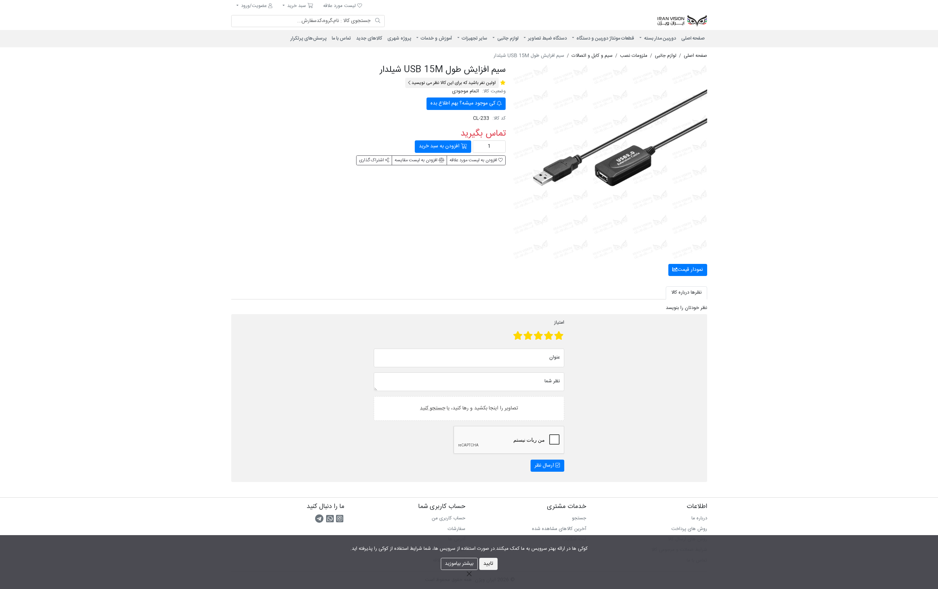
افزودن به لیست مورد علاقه (474, 160)
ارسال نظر (545, 465)
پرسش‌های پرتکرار (308, 38)
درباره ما (699, 518)
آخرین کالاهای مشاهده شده (559, 529)
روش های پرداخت (689, 529)
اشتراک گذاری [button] (372, 160)
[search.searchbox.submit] (378, 21)
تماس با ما (341, 38)
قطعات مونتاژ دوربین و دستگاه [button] (604, 38)
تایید (488, 563)
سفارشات (456, 529)
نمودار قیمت (690, 269)
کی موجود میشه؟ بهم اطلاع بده (464, 103)
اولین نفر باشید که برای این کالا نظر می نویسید (453, 82)
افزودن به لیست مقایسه (417, 160)
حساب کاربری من (448, 518)
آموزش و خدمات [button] (436, 38)
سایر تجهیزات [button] (474, 38)
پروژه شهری (399, 38)
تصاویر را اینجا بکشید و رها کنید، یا (469, 408)
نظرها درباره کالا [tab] (686, 292)
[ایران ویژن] (615, 21)
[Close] (469, 573)
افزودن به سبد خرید (440, 146)
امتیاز (559, 323)
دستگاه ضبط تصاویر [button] (547, 38)
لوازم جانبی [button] (507, 38)
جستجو (579, 518)
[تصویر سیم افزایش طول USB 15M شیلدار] (610, 162)
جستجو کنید (432, 408)
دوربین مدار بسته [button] (659, 38)
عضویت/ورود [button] (254, 6)
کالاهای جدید (369, 38)
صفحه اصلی (693, 38)
